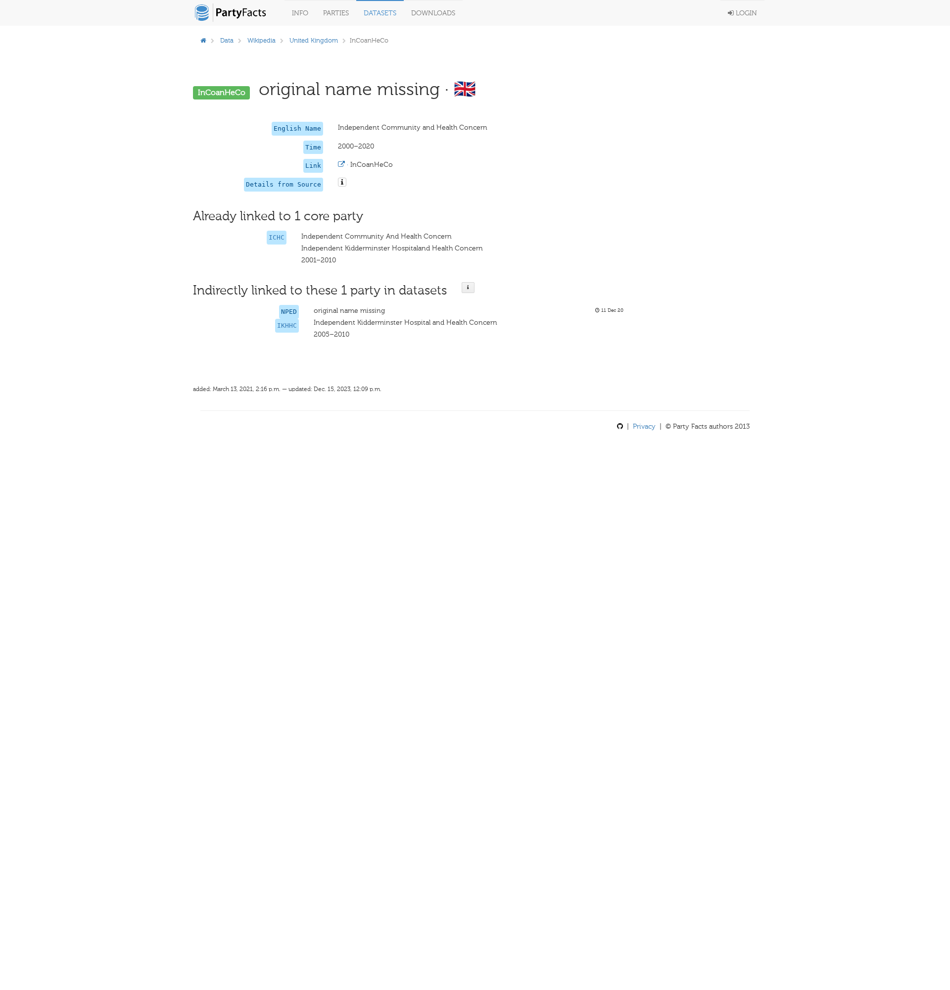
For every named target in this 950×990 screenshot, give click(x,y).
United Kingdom (313, 40)
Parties (336, 13)
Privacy (644, 426)
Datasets (380, 13)
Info (300, 13)
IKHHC (287, 325)
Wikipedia (261, 40)
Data (227, 40)
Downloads (433, 13)
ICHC (277, 237)
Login (745, 13)
